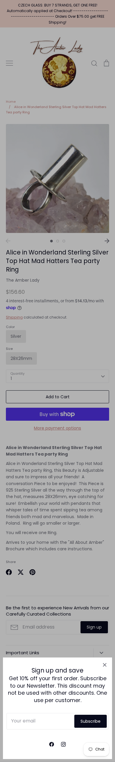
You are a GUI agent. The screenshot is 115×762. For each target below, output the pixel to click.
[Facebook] (52, 744)
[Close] (104, 664)
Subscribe (90, 721)
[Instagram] (63, 744)
